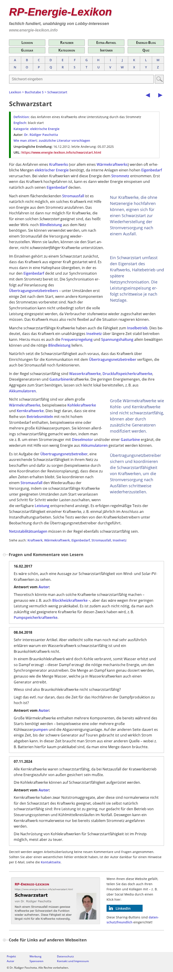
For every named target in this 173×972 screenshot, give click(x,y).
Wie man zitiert (25, 140)
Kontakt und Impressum (73, 961)
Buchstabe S (34, 92)
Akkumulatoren (22, 390)
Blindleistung (51, 224)
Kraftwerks (58, 164)
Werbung (35, 956)
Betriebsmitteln (40, 416)
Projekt (11, 956)
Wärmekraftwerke (24, 405)
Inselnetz (94, 333)
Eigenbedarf (151, 170)
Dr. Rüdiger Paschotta (41, 134)
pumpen (40, 729)
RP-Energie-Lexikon (60, 12)
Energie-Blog (146, 42)
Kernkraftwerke (30, 410)
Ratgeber (66, 42)
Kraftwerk (35, 540)
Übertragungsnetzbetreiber (112, 359)
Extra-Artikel (106, 42)
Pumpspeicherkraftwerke (35, 617)
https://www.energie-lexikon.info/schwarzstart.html (61, 152)
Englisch (20, 123)
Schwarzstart (57, 92)
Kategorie (21, 129)
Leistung (42, 505)
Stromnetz (120, 175)
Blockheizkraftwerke (70, 600)
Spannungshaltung (117, 339)
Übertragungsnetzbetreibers (33, 290)
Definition (21, 117)
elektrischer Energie (52, 170)
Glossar (27, 50)
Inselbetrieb (137, 327)
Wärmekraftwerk (57, 540)
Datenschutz (65, 956)
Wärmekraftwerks (112, 164)
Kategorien (66, 50)
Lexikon (27, 42)
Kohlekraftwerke (81, 405)
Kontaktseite (51, 862)
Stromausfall (73, 195)
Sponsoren (36, 961)
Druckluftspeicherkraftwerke (127, 373)
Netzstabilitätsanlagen (28, 531)
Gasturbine (130, 439)
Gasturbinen (60, 379)
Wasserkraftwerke (85, 373)
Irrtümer (106, 50)
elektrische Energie (44, 129)
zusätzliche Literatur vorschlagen (64, 140)
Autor (44, 586)
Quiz (145, 50)
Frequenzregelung (77, 339)
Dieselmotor (82, 439)
